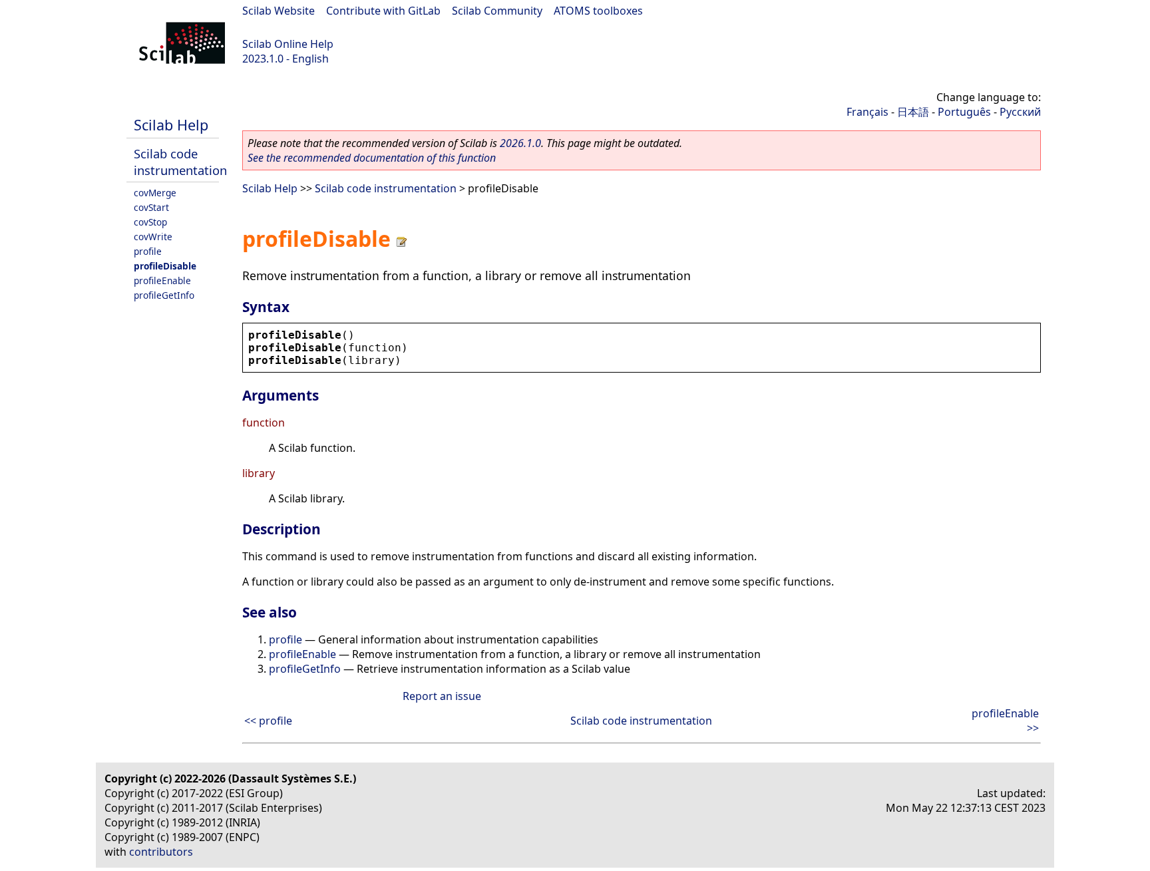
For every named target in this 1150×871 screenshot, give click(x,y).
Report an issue (442, 696)
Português (964, 111)
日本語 (913, 111)
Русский (1020, 111)
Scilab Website (278, 10)
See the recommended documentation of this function (372, 157)
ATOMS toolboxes (598, 10)
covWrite (153, 236)
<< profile (268, 720)
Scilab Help (171, 124)
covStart (151, 207)
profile (148, 251)
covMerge (155, 192)
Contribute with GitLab (383, 10)
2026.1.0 (520, 143)
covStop (150, 222)
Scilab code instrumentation (180, 161)
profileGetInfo (164, 295)
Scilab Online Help (287, 44)
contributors (161, 851)
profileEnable (162, 280)
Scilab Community (497, 10)
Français (867, 111)
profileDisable (165, 266)
